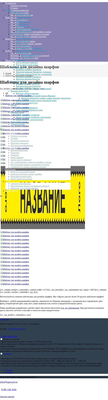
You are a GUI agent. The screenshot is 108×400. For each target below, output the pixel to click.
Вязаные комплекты (20, 91)
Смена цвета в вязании (21, 160)
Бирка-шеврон (17, 157)
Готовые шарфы (18, 124)
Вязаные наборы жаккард (27, 93)
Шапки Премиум (23, 39)
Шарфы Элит (22, 20)
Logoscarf (4, 319)
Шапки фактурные (24, 46)
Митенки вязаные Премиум (28, 77)
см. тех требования (70, 308)
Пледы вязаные (17, 60)
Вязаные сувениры (19, 122)
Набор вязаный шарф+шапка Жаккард (38, 96)
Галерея (8, 372)
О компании (10, 134)
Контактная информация (22, 145)
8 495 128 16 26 (9, 336)
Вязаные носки (17, 112)
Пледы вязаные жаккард (27, 62)
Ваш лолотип (11, 148)
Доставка (7, 354)
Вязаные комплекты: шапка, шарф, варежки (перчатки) (46, 98)
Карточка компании (19, 143)
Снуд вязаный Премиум (26, 108)
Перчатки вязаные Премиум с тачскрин (33, 72)
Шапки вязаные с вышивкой (28, 48)
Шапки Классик (23, 36)
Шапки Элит (21, 43)
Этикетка (15, 155)
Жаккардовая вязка (19, 150)
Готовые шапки (23, 53)
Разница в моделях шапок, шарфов (26, 174)
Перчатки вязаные (19, 67)
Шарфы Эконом (23, 22)
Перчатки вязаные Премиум (28, 70)
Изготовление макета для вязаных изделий (30, 164)
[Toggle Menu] (1, 6)
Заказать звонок (7, 397)
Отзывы (14, 138)
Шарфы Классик (23, 15)
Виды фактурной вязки (21, 176)
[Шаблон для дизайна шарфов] (43, 228)
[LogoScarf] (1, 129)
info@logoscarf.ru (16, 329)
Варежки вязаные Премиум (28, 86)
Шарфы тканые (23, 27)
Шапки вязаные (18, 34)
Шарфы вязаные (18, 12)
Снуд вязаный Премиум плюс (29, 110)
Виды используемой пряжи (23, 172)
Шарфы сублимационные (27, 29)
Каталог (9, 10)
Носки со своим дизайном (27, 115)
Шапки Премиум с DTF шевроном (31, 50)
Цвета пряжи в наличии (21, 179)
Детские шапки (28, 58)
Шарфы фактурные (24, 31)
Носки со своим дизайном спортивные (33, 117)
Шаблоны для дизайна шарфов (24, 188)
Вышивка (15, 153)
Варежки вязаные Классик (28, 84)
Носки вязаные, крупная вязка (29, 120)
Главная (8, 370)
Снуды (14, 105)
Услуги (8, 181)
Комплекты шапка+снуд (27, 103)
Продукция (10, 169)
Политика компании (20, 141)
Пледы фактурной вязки (27, 65)
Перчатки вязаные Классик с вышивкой (34, 74)
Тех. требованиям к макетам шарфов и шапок (31, 162)
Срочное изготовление (21, 184)
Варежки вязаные (18, 81)
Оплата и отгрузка (19, 136)
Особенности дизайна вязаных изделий (28, 167)
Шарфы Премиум (24, 17)
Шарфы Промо (22, 24)
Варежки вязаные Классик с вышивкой (33, 89)
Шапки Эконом (23, 41)
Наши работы (11, 191)
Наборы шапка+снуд (30, 55)
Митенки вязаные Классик (28, 79)
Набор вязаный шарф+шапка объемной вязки (36, 100)
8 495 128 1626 (8, 389)
